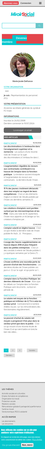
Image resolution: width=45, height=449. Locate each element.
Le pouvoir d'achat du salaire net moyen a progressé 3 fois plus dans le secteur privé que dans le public (21, 321)
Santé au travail (8, 409)
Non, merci (27, 445)
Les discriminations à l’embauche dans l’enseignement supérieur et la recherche (22, 149)
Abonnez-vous (11, 3)
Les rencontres (7, 424)
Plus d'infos (37, 439)
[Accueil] (22, 14)
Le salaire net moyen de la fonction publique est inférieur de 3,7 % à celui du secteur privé (22, 301)
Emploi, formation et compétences (15, 396)
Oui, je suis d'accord (11, 445)
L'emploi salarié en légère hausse (19, 228)
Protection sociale (9, 401)
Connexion (25, 3)
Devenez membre (14, 39)
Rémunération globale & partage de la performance (21, 406)
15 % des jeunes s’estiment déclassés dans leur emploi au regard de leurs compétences (21, 191)
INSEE (7, 91)
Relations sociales (8, 404)
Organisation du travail (10, 399)
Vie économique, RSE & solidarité (14, 412)
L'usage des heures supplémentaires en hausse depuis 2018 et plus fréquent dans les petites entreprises (22, 245)
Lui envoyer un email (22, 130)
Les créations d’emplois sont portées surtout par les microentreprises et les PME (22, 211)
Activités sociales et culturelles (13, 393)
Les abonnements (8, 421)
